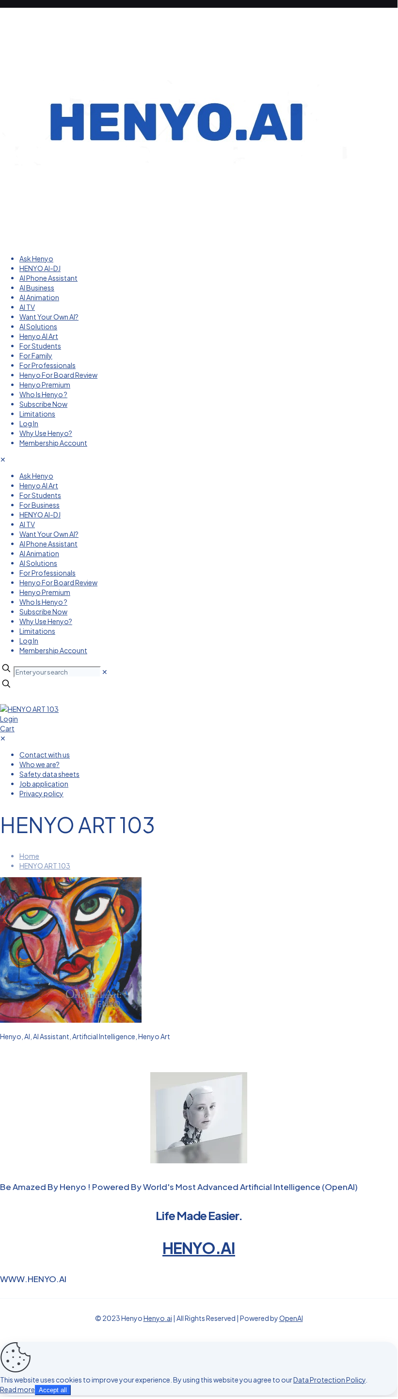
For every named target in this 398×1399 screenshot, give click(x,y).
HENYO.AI (198, 1247)
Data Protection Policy (329, 1379)
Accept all (53, 1390)
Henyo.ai (157, 1318)
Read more (17, 1389)
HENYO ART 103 (44, 865)
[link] (105, 671)
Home (29, 856)
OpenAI (291, 1318)
